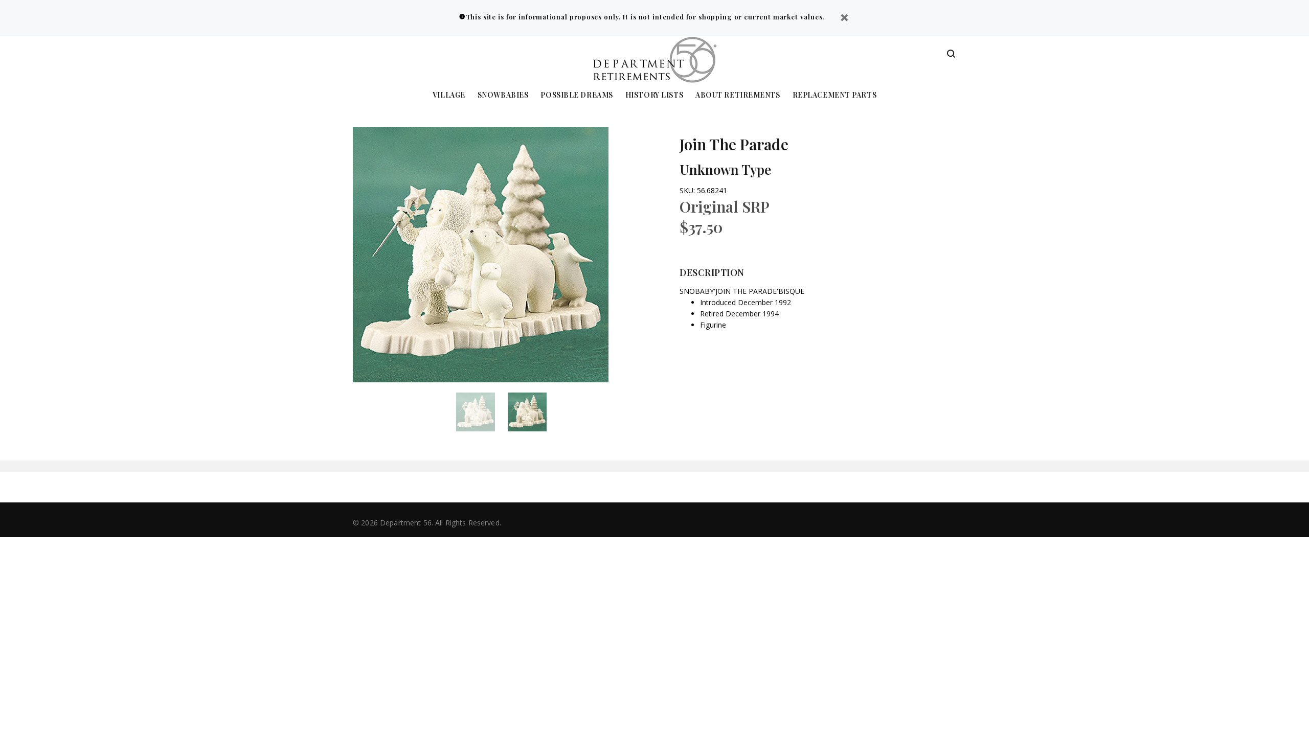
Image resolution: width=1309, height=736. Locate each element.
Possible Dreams (576, 95)
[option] (482, 412)
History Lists (654, 95)
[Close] (844, 18)
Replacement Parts (835, 95)
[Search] (951, 54)
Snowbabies (503, 95)
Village (449, 95)
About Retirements (737, 95)
